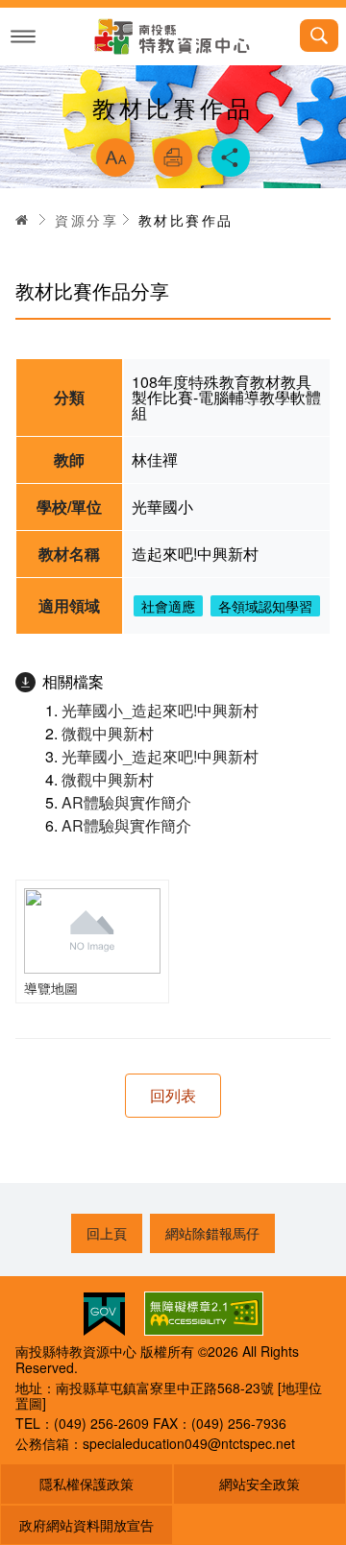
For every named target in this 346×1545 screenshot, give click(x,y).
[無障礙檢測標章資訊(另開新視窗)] (203, 1314)
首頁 (22, 219)
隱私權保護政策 (86, 1483)
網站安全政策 (259, 1483)
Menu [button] (23, 36)
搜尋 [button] (319, 35)
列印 (173, 157)
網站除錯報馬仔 (212, 1233)
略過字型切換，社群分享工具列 (173, 113)
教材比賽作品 (185, 220)
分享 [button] (230, 157)
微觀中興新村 (108, 733)
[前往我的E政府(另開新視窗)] (104, 1314)
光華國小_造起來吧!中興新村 (160, 710)
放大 (115, 157)
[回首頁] (172, 36)
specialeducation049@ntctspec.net (189, 1443)
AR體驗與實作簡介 (126, 802)
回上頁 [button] (106, 1233)
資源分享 (86, 220)
